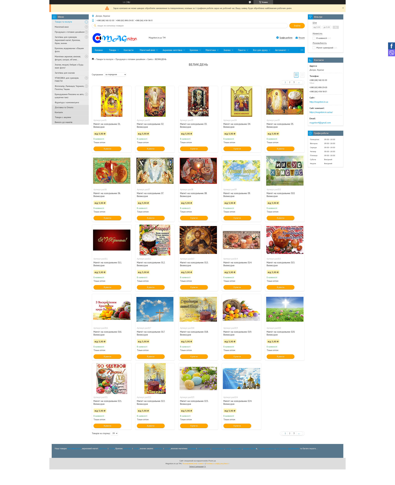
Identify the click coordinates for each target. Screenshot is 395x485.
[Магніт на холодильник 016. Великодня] (111, 309)
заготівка (103, 448)
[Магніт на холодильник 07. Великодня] (155, 170)
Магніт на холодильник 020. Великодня (281, 333)
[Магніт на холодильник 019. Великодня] (241, 309)
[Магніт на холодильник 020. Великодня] (285, 309)
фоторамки (236, 448)
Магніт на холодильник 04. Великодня (236, 125)
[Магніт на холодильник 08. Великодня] (198, 170)
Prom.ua (212, 461)
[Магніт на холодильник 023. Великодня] (198, 378)
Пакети (241, 50)
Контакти (59, 112)
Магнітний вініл (62, 26)
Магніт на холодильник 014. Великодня (237, 264)
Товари (112, 50)
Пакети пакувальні (266, 448)
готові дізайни (204, 448)
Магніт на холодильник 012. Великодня (151, 264)
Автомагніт (280, 50)
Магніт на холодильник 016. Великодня (108, 333)
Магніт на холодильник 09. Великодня (236, 195)
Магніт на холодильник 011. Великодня (108, 264)
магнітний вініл (74, 448)
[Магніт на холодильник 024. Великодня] (241, 378)
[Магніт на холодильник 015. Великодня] (285, 240)
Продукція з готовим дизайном (69, 32)
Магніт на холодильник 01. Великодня (107, 125)
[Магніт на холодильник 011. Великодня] (111, 240)
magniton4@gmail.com (320, 122)
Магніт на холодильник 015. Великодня (281, 264)
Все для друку (260, 50)
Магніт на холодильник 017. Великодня (151, 333)
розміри (192, 448)
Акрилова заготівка (172, 50)
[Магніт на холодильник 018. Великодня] (198, 309)
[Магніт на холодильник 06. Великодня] (111, 170)
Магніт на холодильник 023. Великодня (194, 402)
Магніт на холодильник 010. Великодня (281, 195)
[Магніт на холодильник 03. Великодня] (198, 101)
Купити (107, 148)
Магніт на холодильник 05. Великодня (280, 125)
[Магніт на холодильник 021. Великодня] (111, 378)
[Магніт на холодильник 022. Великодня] (155, 378)
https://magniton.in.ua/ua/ (321, 112)
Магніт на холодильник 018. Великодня (194, 333)
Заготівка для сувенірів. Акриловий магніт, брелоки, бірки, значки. (67, 40)
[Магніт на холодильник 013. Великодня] (198, 240)
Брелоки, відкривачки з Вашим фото (69, 50)
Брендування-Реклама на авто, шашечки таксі (69, 96)
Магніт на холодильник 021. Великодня (108, 402)
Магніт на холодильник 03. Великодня (193, 125)
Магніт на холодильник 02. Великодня (150, 125)
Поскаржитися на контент (193, 463)
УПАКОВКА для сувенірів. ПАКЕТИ (67, 79)
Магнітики (211, 50)
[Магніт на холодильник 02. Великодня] (155, 101)
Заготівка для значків (65, 72)
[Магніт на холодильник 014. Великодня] (241, 240)
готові (111, 448)
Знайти (297, 26)
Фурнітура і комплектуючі (67, 102)
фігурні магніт (249, 448)
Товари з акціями (63, 117)
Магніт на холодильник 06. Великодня (107, 195)
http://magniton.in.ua (319, 101)
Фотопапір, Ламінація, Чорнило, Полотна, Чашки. (69, 88)
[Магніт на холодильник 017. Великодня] (155, 309)
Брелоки (194, 50)
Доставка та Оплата (64, 107)
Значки (227, 50)
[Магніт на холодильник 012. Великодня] (155, 240)
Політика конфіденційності (217, 463)
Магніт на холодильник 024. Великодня (237, 402)
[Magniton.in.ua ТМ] (119, 38)
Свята (150, 59)
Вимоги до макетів (63, 122)
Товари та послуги (63, 21)
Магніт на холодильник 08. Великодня (193, 195)
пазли (228, 448)
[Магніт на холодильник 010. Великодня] (285, 170)
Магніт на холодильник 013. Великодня (194, 264)
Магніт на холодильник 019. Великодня (237, 333)
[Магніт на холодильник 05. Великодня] (285, 101)
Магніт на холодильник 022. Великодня (151, 402)
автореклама (218, 448)
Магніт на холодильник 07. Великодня (150, 195)
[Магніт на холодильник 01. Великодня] (111, 101)
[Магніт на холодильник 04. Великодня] (241, 101)
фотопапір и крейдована (287, 448)
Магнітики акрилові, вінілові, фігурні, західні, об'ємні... (68, 58)
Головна (99, 50)
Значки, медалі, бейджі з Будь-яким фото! (69, 66)
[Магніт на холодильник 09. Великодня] (241, 170)
